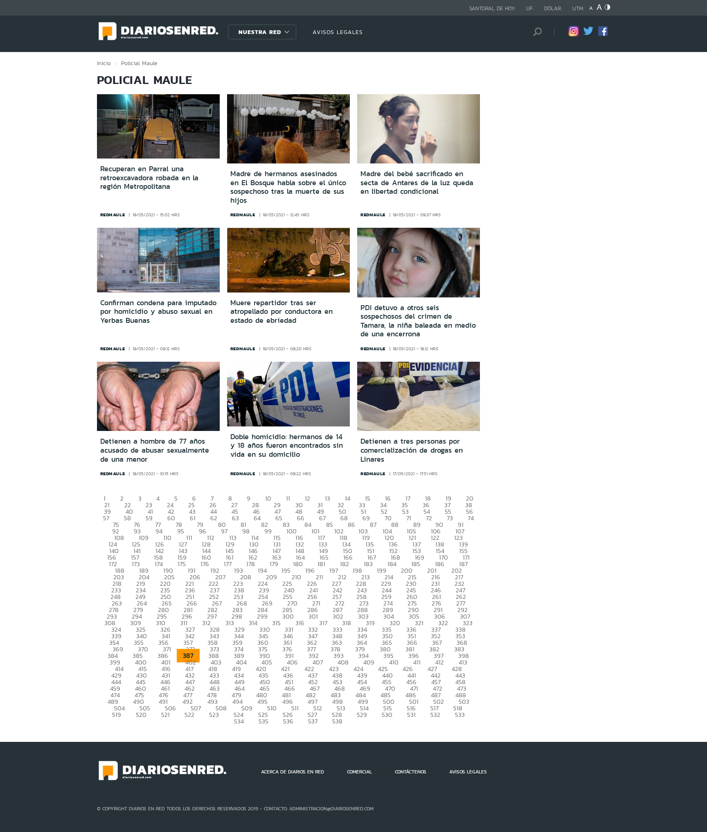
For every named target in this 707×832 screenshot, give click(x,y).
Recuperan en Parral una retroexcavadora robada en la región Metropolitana (149, 177)
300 (288, 616)
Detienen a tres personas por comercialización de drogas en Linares (411, 450)
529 (362, 714)
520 (141, 714)
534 (239, 721)
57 (106, 518)
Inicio (104, 63)
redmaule (112, 214)
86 (351, 524)
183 (368, 564)
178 (250, 564)
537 (312, 721)
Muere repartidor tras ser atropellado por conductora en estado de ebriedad (281, 311)
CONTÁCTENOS (410, 771)
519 (116, 714)
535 (263, 721)
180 (298, 564)
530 (387, 714)
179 (274, 564)
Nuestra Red (260, 31)
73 (450, 518)
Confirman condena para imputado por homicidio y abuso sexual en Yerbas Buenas (158, 311)
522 (189, 714)
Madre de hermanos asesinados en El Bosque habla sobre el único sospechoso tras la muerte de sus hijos (288, 187)
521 (165, 714)
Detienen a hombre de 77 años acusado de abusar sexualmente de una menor (154, 450)
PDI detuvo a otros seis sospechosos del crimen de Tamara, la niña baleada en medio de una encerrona (418, 321)
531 (411, 714)
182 (344, 564)
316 (299, 623)
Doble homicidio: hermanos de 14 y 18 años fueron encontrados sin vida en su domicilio (286, 445)
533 (460, 714)
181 (321, 564)
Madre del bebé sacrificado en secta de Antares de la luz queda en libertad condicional (416, 182)
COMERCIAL (359, 771)
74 (471, 518)
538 (337, 721)
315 (276, 623)
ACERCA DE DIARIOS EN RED (292, 771)
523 (214, 714)
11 (288, 498)
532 (435, 714)
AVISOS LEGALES (338, 32)
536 (288, 721)
